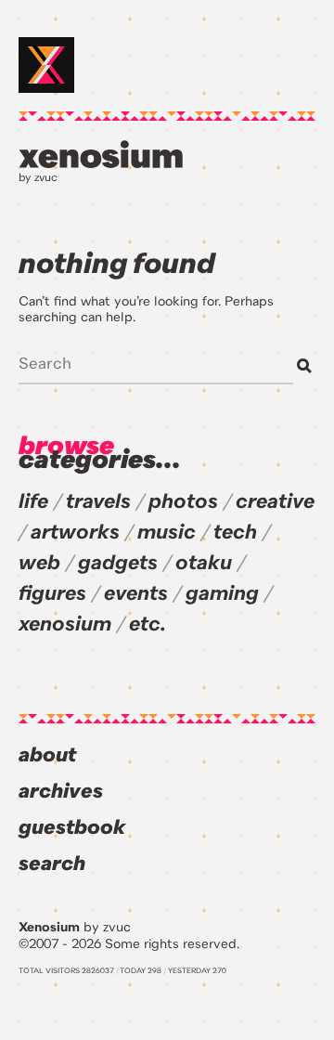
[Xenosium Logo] (46, 65)
